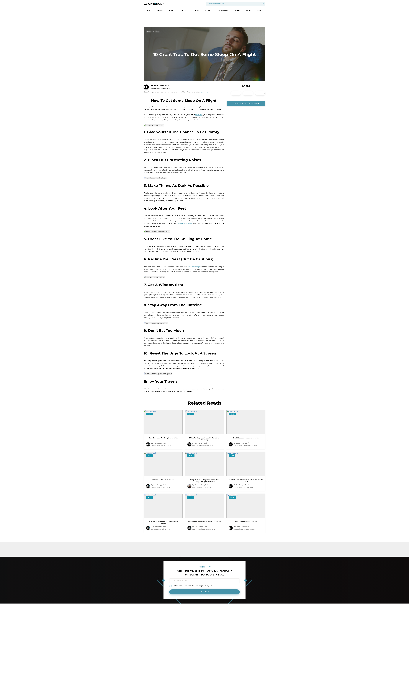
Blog (248, 10)
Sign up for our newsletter (246, 103)
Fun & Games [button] (222, 10)
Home (148, 31)
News (237, 10)
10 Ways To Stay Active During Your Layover (163, 522)
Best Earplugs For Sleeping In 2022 (163, 438)
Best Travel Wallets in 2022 (246, 522)
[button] (152, 10)
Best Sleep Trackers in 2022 (163, 480)
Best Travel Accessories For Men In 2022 (204, 522)
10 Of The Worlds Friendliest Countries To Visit (246, 481)
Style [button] (207, 10)
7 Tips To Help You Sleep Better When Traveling (204, 439)
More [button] (260, 10)
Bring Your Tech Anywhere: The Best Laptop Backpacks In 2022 (204, 481)
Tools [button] (183, 10)
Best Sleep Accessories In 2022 (246, 438)
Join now (204, 592)
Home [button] (160, 10)
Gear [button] (148, 10)
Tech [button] (171, 10)
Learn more (205, 92)
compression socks (184, 223)
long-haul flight (194, 267)
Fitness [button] (195, 10)
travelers (198, 115)
